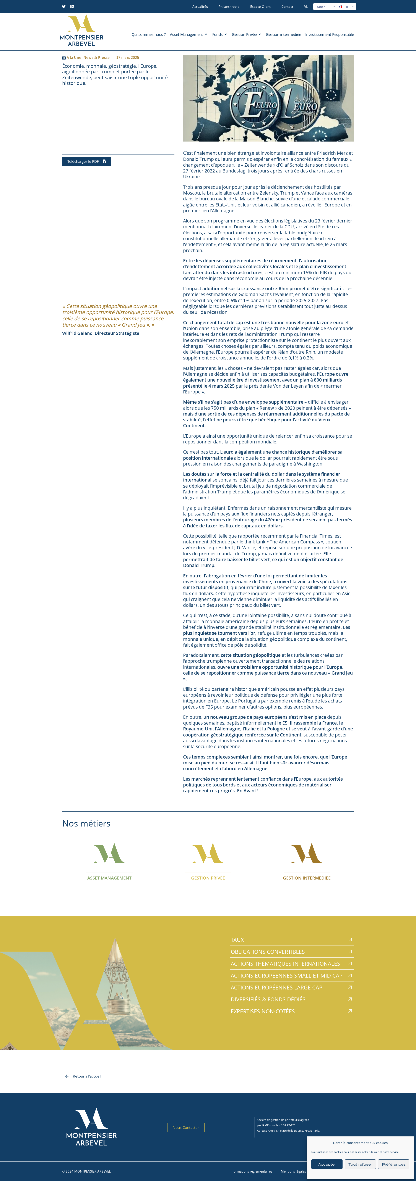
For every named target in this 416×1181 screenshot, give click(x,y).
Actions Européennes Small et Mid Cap (287, 975)
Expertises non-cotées (263, 1011)
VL (306, 6)
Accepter (327, 1164)
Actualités (200, 6)
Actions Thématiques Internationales (285, 963)
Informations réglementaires (251, 1171)
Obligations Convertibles (268, 951)
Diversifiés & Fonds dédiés (268, 999)
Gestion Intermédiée (306, 878)
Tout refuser (360, 1164)
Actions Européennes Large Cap (276, 987)
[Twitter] (64, 6)
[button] (189, 34)
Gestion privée (208, 878)
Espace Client (260, 6)
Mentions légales (293, 1171)
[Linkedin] (72, 6)
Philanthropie (229, 6)
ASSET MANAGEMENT (109, 878)
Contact (287, 6)
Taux (237, 939)
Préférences (394, 1164)
